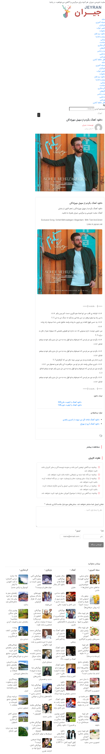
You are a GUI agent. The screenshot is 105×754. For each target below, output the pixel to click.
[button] (52, 105)
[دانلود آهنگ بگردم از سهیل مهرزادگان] (69, 162)
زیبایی (102, 39)
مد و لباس (101, 50)
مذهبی (102, 53)
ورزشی (102, 56)
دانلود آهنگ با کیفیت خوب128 (70, 405)
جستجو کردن (100, 109)
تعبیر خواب (101, 28)
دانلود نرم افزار (99, 33)
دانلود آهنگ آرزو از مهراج (89, 423)
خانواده (102, 30)
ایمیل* (77, 530)
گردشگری (101, 45)
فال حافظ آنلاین (99, 59)
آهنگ (99, 113)
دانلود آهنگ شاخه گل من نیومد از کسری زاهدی (81, 419)
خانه (103, 19)
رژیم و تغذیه (100, 36)
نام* (102, 530)
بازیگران (102, 25)
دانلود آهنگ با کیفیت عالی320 (69, 402)
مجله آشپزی (100, 22)
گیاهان (102, 48)
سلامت (102, 42)
